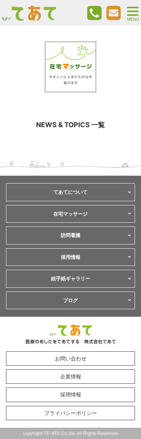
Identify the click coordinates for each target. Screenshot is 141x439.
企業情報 (70, 376)
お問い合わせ (70, 358)
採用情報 (70, 394)
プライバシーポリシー (70, 413)
